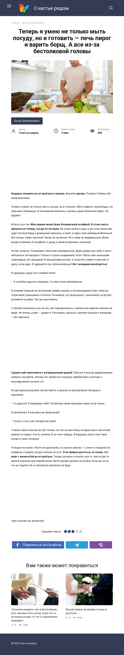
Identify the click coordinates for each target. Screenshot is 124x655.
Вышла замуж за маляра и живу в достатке (86, 611)
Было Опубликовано (26, 120)
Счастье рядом (51, 8)
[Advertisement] (62, 167)
